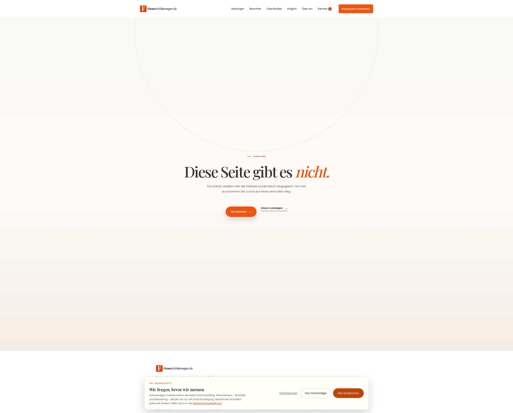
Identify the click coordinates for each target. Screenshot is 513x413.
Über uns (307, 9)
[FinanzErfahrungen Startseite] (158, 8)
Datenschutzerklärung (207, 403)
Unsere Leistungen (274, 208)
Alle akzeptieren (348, 393)
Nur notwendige (315, 393)
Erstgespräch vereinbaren (356, 8)
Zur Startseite (241, 211)
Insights (292, 9)
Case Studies (274, 9)
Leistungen (237, 9)
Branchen (255, 9)
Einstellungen (289, 393)
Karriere (324, 9)
